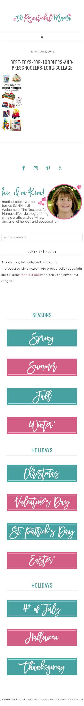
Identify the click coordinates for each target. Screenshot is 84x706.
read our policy (32, 274)
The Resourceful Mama (42, 18)
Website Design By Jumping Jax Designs (55, 699)
